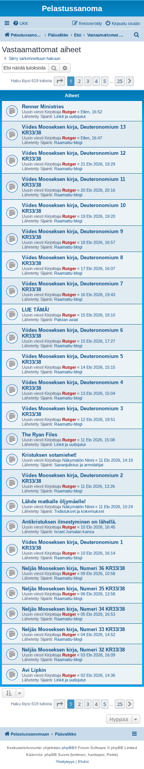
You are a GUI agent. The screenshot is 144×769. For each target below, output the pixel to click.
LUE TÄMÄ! (35, 310)
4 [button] (96, 81)
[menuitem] (20, 23)
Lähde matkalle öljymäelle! (54, 501)
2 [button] (79, 81)
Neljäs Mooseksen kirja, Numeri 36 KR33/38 (73, 568)
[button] (59, 81)
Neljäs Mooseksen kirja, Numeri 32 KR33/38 (73, 650)
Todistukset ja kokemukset (79, 511)
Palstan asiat (66, 319)
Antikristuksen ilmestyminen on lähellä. (69, 522)
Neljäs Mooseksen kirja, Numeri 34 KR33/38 (73, 609)
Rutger (69, 111)
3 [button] (87, 81)
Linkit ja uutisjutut (70, 116)
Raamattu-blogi (68, 142)
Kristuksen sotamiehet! (49, 455)
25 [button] (119, 81)
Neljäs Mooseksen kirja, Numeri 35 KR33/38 (73, 589)
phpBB (68, 748)
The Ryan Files (39, 435)
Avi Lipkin (34, 670)
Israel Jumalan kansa (74, 531)
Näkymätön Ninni (78, 460)
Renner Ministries (43, 106)
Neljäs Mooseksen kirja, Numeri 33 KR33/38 (73, 629)
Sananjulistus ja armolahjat (78, 464)
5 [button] (104, 81)
